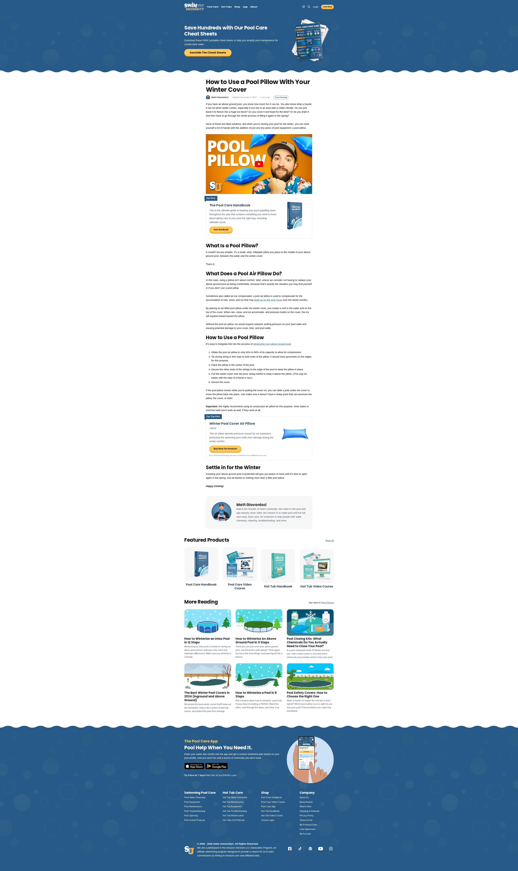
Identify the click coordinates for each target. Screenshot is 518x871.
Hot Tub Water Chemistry (235, 797)
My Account (305, 834)
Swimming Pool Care (200, 793)
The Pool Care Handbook (229, 205)
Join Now (327, 6)
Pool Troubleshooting (194, 811)
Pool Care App (268, 806)
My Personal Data (308, 825)
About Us (304, 797)
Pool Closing (281, 97)
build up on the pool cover (268, 300)
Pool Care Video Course (273, 802)
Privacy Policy (306, 815)
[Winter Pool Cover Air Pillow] (295, 448)
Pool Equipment (192, 802)
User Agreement (307, 829)
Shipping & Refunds (309, 811)
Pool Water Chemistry (194, 797)
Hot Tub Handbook (270, 811)
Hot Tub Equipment (232, 806)
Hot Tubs (226, 6)
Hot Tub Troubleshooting (235, 811)
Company (307, 793)
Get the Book (221, 229)
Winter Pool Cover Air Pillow (232, 423)
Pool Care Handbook (271, 797)
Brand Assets (306, 802)
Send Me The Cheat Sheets (208, 52)
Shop (237, 6)
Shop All (330, 541)
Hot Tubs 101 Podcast (233, 820)
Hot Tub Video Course (272, 815)
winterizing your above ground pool (272, 344)
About (254, 6)
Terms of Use (306, 820)
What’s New (305, 806)
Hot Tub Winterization (233, 815)
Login (315, 6)
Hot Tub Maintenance (233, 802)
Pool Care (212, 6)
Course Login (267, 820)
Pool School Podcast (194, 820)
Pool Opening (191, 815)
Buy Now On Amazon (225, 448)
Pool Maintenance (193, 806)
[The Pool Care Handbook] (295, 229)
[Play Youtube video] (259, 164)
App (245, 6)
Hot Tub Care (233, 793)
